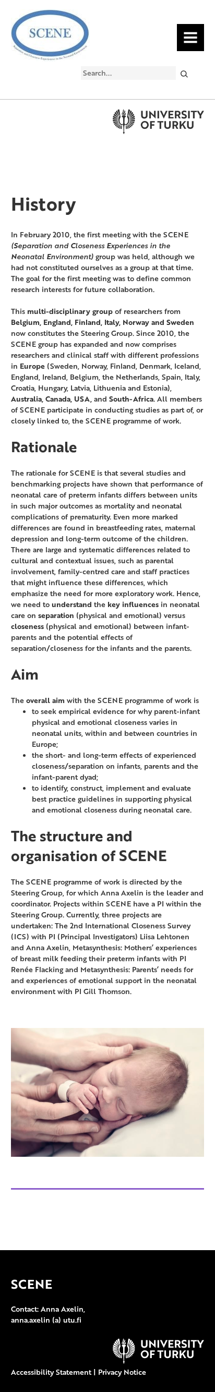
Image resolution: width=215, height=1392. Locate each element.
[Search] (184, 73)
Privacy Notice (122, 1371)
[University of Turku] (158, 1360)
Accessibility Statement (51, 1371)
